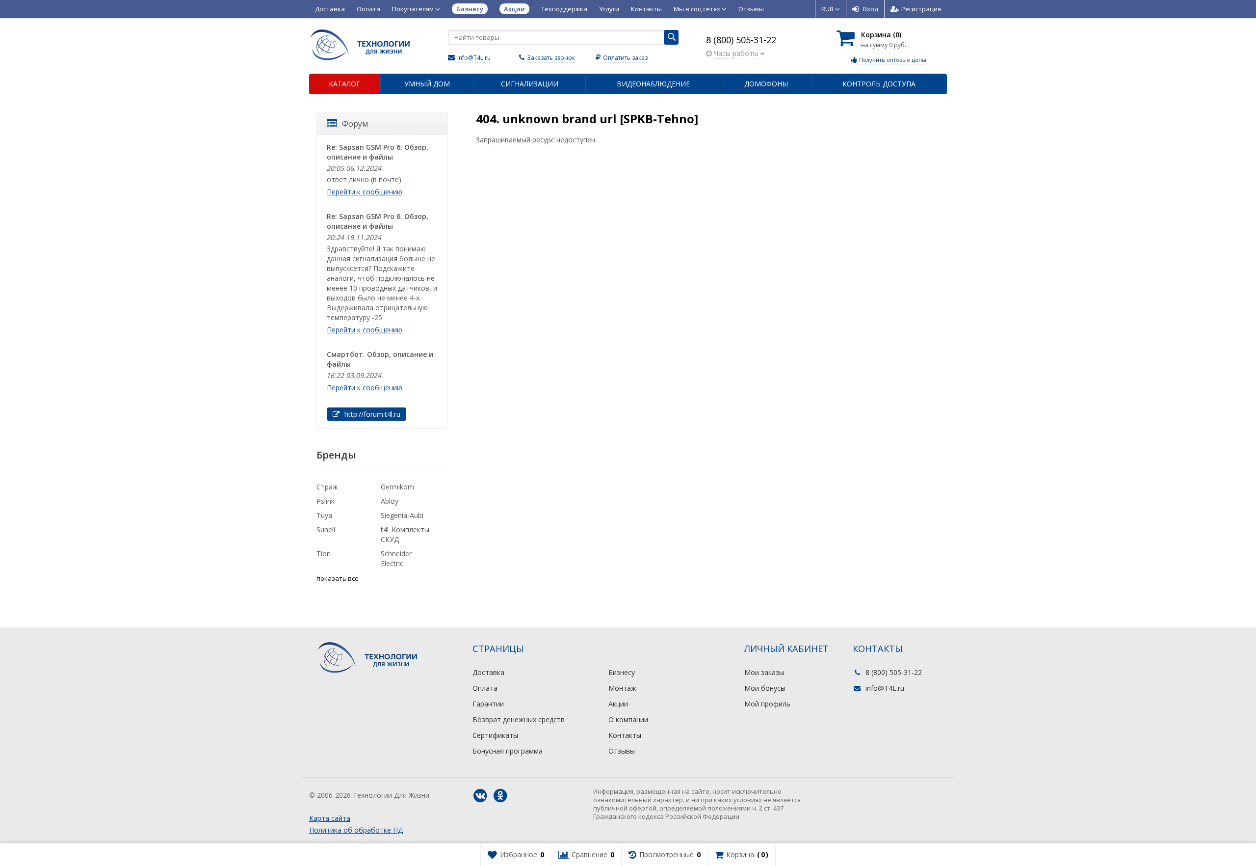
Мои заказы (764, 672)
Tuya (324, 515)
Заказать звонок (551, 58)
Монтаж (622, 688)
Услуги (609, 8)
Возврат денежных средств (518, 719)
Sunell (325, 529)
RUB (828, 8)
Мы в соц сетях (698, 8)
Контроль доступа (879, 83)
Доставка (330, 8)
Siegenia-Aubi (402, 515)
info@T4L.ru (474, 58)
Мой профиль (767, 703)
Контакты (646, 8)
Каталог (344, 83)
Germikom (397, 486)
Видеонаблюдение (653, 83)
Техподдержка (564, 8)
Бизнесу (621, 672)
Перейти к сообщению (364, 191)
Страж (327, 486)
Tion (323, 553)
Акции (618, 703)
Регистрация (921, 8)
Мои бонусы (764, 688)
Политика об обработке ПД (356, 830)
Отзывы (751, 8)
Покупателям (413, 8)
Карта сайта (329, 818)
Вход (870, 8)
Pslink (325, 501)
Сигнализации (529, 83)
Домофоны (766, 83)
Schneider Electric (396, 558)
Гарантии (488, 703)
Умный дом (427, 83)
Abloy (389, 501)
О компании (628, 719)
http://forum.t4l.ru (371, 414)
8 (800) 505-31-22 (741, 40)
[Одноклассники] (500, 796)
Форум (355, 123)
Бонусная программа (507, 751)
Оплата (368, 8)
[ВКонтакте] (480, 796)
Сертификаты (495, 735)
